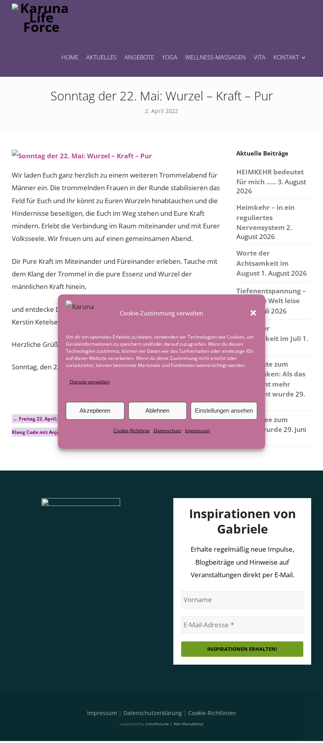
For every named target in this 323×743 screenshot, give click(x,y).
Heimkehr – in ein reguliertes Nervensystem (265, 217)
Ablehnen (157, 410)
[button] (253, 313)
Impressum (197, 430)
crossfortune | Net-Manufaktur (174, 723)
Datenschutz (167, 430)
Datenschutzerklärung (152, 713)
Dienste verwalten (90, 381)
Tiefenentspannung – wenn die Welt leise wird (271, 300)
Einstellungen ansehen (224, 410)
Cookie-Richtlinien (212, 713)
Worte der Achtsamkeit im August (262, 263)
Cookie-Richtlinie (131, 430)
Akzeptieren (95, 410)
